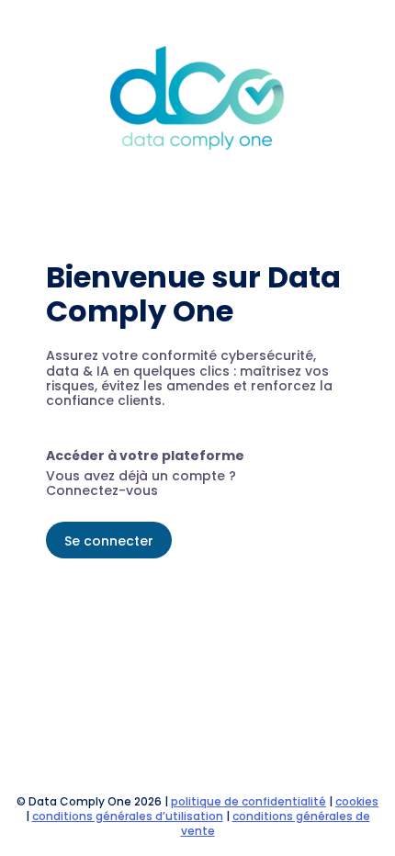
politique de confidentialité (248, 801)
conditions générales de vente (275, 823)
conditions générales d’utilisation (127, 816)
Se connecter (108, 541)
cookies (356, 801)
